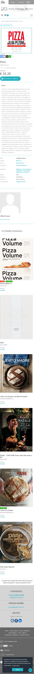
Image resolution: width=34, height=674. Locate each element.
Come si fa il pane (6, 510)
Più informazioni (5, 219)
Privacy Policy (24, 635)
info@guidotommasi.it (16, 597)
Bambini (18, 169)
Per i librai (22, 633)
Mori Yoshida (3, 345)
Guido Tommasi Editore (7, 21)
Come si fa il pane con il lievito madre (13, 396)
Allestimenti (12, 633)
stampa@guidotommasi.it (16, 607)
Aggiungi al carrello (11, 78)
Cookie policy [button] (16, 665)
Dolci (2, 342)
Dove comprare (24, 630)
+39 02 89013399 (16, 595)
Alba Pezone (4, 65)
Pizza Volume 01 (6, 283)
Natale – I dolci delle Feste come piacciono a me (16, 456)
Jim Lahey (3, 569)
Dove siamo (13, 630)
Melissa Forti (3, 459)
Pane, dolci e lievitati (22, 172)
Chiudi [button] (17, 669)
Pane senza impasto (7, 567)
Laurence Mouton (11, 68)
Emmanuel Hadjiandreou (7, 398)
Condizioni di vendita (11, 635)
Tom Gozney (3, 286)
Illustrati (16, 21)
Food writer (26, 171)
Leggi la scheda (21, 181)
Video (6, 630)
